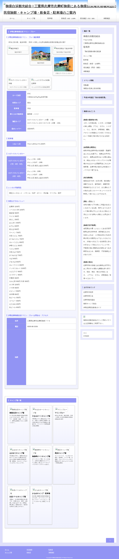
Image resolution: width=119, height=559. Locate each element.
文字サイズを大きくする (112, 3)
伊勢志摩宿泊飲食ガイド (92, 307)
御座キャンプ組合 (89, 304)
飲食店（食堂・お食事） (92, 64)
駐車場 (50, 18)
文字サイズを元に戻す (106, 3)
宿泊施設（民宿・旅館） (92, 67)
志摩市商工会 (88, 296)
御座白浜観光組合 (57, 557)
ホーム (12, 18)
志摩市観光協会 (89, 300)
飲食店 (68, 18)
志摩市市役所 (88, 292)
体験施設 (107, 18)
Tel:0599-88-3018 (93, 51)
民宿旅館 (29, 550)
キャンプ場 (31, 18)
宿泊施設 (88, 18)
